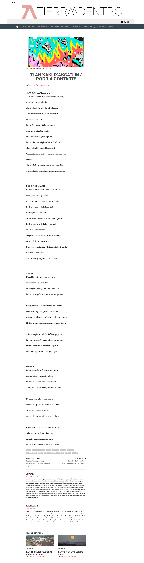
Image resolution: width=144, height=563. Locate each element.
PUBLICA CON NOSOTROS (104, 27)
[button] (18, 31)
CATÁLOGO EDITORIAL (72, 27)
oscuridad (70, 450)
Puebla (40, 452)
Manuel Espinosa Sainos (38, 85)
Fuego (48, 450)
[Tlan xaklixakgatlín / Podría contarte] (56, 52)
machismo (56, 450)
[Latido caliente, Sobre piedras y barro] (40, 541)
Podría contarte (31, 452)
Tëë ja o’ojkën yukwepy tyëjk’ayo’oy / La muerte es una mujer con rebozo (38, 463)
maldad (63, 450)
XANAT (75, 452)
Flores (42, 450)
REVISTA (30, 27)
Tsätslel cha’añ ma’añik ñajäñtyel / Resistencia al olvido (74, 462)
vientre (68, 452)
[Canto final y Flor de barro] (72, 541)
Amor (28, 450)
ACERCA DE (87, 27)
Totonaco (61, 452)
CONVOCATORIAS (57, 27)
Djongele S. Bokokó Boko (36, 556)
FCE (13, 2)
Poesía (31, 548)
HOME (24, 27)
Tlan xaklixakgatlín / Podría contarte (56, 77)
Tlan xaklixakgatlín (50, 452)
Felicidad (35, 450)
